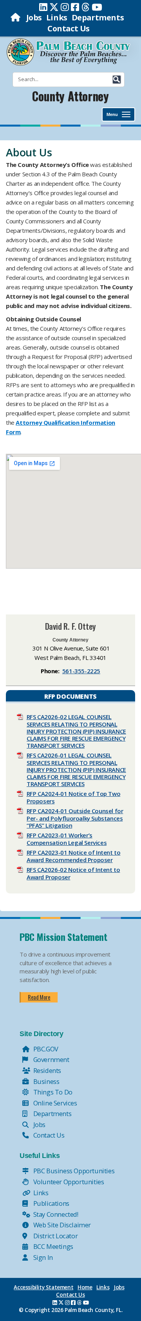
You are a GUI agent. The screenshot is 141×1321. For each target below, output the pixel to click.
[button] (116, 79)
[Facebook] (75, 7)
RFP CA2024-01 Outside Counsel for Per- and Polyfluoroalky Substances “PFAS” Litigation (75, 818)
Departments (98, 17)
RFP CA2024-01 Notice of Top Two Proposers (74, 797)
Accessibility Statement (43, 1287)
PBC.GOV (45, 1048)
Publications (50, 1203)
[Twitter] (54, 7)
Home (85, 1287)
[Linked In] (43, 7)
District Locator (55, 1235)
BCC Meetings (52, 1246)
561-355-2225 (81, 671)
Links (56, 17)
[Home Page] (16, 17)
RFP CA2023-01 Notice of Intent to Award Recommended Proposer (74, 856)
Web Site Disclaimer (61, 1224)
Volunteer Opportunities (68, 1181)
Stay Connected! (55, 1214)
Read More (39, 997)
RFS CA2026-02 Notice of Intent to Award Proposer (73, 873)
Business (45, 1081)
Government (50, 1059)
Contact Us (68, 28)
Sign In (42, 1257)
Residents (46, 1070)
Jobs (34, 17)
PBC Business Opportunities (73, 1170)
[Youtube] (97, 7)
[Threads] (85, 7)
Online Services (54, 1102)
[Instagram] (65, 7)
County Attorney (70, 96)
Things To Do (52, 1091)
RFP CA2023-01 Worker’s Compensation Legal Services (67, 838)
